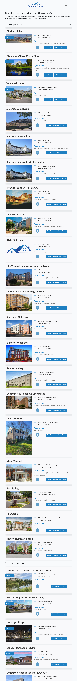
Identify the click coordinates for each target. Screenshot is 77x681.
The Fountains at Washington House (26, 291)
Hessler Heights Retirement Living (25, 597)
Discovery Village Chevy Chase (23, 56)
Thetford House (15, 418)
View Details (55, 586)
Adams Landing (14, 368)
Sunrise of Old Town (17, 317)
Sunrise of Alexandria (18, 136)
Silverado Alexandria (17, 108)
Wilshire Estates (15, 83)
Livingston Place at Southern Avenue (26, 672)
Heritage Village (15, 622)
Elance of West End (17, 342)
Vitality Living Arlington (19, 538)
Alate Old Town (14, 240)
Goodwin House (15, 214)
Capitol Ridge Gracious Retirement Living (28, 569)
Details (57, 48)
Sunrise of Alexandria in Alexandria (25, 162)
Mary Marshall (14, 460)
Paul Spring (12, 488)
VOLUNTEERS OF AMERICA (22, 187)
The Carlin (12, 513)
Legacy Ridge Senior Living (21, 647)
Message (63, 48)
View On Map (49, 48)
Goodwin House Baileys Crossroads (25, 393)
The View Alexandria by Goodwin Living (28, 265)
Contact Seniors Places (59, 125)
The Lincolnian (14, 31)
